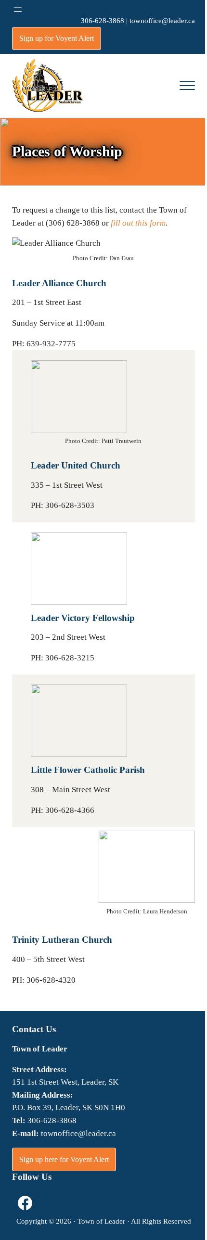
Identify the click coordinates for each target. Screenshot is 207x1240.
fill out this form (138, 223)
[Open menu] (18, 9)
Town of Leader (101, 1221)
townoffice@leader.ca (162, 21)
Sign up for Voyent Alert (56, 38)
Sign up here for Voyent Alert (64, 1159)
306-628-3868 (102, 21)
